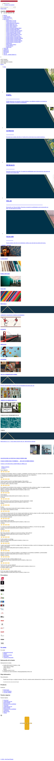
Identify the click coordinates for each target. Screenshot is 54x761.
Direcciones (6, 656)
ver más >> (3, 468)
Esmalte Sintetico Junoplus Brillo (13, 39)
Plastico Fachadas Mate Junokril (13, 32)
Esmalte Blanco (9, 45)
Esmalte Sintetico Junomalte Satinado (14, 38)
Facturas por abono (7, 655)
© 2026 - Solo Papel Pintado (7, 759)
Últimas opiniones (5, 466)
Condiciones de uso (7, 701)
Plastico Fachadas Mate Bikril (12, 29)
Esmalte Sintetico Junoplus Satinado (14, 40)
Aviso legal (5, 700)
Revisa (2, 64)
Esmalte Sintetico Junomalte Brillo (13, 37)
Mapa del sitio (6, 711)
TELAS (5, 53)
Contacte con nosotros (8, 4)
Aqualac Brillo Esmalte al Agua (13, 33)
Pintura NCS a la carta (11, 21)
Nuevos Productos (7, 691)
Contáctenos (6, 710)
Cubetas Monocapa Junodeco (12, 23)
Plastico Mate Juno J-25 (11, 24)
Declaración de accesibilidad (9, 704)
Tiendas (5, 712)
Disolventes (8, 47)
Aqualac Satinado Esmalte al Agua (14, 34)
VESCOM (5, 48)
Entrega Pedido (6, 702)
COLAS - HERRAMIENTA (9, 54)
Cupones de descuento (8, 657)
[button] (3, 245)
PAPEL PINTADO (7, 17)
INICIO (5, 15)
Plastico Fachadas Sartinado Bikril (13, 28)
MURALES (6, 50)
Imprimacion (9, 43)
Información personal (8, 652)
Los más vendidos (7, 692)
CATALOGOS (6, 16)
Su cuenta (3, 647)
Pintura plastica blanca (11, 44)
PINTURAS (7, 19)
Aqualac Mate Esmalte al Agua (13, 35)
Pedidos (5, 653)
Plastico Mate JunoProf (11, 26)
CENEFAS (5, 49)
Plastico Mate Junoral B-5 (12, 25)
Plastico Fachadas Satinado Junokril (14, 30)
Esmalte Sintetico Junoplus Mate (13, 42)
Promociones (6, 689)
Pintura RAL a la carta (11, 20)
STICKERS (6, 52)
